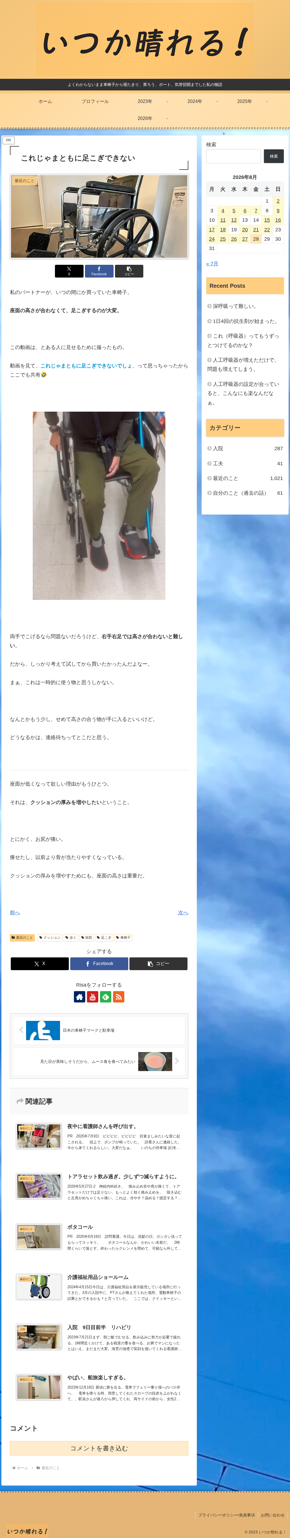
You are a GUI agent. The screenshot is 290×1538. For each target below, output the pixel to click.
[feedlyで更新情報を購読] (105, 996)
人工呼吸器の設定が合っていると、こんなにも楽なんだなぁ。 (243, 393)
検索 (211, 144)
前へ (15, 912)
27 (245, 239)
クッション (52, 938)
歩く (73, 938)
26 (234, 239)
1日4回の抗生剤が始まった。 (246, 321)
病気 (88, 938)
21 (256, 229)
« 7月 (212, 263)
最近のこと (24, 938)
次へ (183, 912)
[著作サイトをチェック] (79, 996)
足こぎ (106, 938)
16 (278, 220)
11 (223, 220)
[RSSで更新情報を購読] (118, 996)
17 (212, 229)
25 (223, 239)
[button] (129, 271)
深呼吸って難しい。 (236, 306)
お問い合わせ (273, 1515)
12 (234, 220)
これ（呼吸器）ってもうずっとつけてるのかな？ (243, 340)
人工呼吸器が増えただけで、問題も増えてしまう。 (243, 364)
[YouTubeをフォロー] (92, 996)
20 (245, 229)
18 (223, 229)
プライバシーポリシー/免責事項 (226, 1515)
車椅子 (125, 938)
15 (267, 220)
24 (212, 239)
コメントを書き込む (99, 1448)
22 (267, 229)
